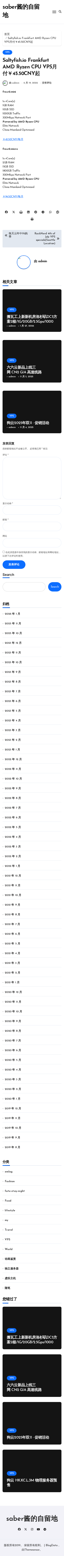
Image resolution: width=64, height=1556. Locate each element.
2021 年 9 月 (12, 905)
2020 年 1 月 (12, 1099)
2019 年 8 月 (12, 1147)
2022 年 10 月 (13, 778)
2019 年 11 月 (12, 1118)
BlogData (52, 1545)
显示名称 (8, 504)
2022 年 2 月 (13, 856)
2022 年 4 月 (13, 837)
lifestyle (10, 1210)
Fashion (10, 1181)
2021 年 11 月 (12, 885)
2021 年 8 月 (12, 914)
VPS (7, 52)
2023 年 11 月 (13, 652)
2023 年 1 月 (12, 749)
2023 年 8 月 (13, 681)
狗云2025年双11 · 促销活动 (28, 423)
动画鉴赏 (10, 1259)
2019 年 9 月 (12, 1137)
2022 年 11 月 (13, 769)
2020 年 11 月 (13, 1002)
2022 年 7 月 (13, 808)
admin (42, 261)
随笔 (7, 1288)
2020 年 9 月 (13, 1021)
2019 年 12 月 (13, 1108)
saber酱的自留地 (32, 1519)
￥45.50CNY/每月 (13, 139)
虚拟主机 (10, 1278)
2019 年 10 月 (13, 1128)
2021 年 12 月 (13, 875)
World (8, 1249)
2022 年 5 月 (13, 827)
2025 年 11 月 (13, 623)
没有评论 (47, 83)
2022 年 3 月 (13, 846)
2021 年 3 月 (12, 963)
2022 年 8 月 (13, 798)
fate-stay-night (15, 1191)
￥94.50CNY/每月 (13, 196)
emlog (8, 1171)
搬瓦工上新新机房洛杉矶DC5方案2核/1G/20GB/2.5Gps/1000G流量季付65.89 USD (32, 322)
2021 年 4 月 (12, 953)
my (6, 1220)
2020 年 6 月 (13, 1050)
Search (8, 575)
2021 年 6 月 (12, 934)
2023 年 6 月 (13, 701)
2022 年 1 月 (12, 866)
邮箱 (6, 520)
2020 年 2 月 (13, 1089)
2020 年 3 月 (13, 1079)
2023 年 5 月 (13, 711)
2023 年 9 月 (13, 672)
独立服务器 (12, 1268)
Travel (9, 1230)
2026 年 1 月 (12, 614)
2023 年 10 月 (13, 662)
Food (8, 1201)
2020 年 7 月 (13, 1040)
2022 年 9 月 (13, 788)
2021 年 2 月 (12, 972)
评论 (6, 455)
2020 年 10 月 (13, 1011)
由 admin (14, 83)
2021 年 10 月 (13, 895)
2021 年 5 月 (12, 943)
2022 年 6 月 (13, 817)
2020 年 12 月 (13, 992)
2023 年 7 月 (13, 691)
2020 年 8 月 (13, 1031)
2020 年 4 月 (13, 1069)
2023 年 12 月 (13, 643)
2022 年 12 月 (13, 759)
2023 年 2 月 (13, 740)
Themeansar (32, 1550)
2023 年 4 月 (13, 720)
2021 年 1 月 (12, 982)
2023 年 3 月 (13, 730)
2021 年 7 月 (12, 924)
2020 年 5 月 (13, 1060)
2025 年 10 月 (13, 633)
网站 (5, 536)
